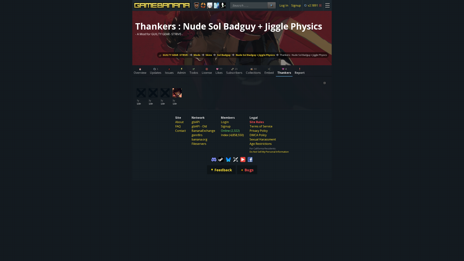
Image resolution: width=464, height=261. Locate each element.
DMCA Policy (258, 135)
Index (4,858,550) (232, 135)
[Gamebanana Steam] (221, 159)
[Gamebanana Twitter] (236, 159)
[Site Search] (271, 5)
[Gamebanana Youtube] (243, 159)
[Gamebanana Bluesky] (228, 159)
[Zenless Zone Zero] (209, 5)
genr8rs (197, 135)
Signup (296, 5)
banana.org (199, 139)
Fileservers (199, 144)
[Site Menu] (327, 5)
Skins (209, 55)
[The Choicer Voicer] (216, 5)
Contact (180, 131)
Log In (283, 5)
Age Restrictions (261, 144)
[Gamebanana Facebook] (250, 159)
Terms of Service (261, 126)
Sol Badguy (224, 55)
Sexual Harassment (263, 139)
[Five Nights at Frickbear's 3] (196, 5)
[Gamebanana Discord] (214, 159)
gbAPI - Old (199, 126)
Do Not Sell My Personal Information (269, 151)
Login (225, 122)
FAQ (178, 126)
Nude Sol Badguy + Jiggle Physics (255, 55)
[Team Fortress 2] (203, 5)
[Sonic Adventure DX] (223, 5)
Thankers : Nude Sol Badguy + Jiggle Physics (303, 55)
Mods (197, 55)
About (179, 122)
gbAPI (196, 122)
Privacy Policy (259, 131)
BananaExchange (203, 131)
